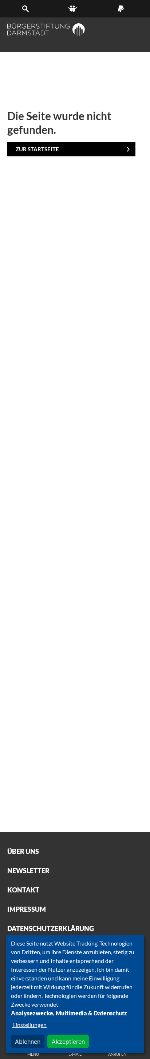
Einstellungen (29, 1024)
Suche (27, 8)
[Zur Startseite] (46, 29)
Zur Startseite (37, 149)
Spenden (122, 8)
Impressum (26, 909)
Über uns (23, 851)
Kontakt (23, 890)
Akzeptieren (68, 1041)
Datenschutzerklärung (50, 928)
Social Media (75, 8)
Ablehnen (27, 1041)
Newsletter (28, 871)
